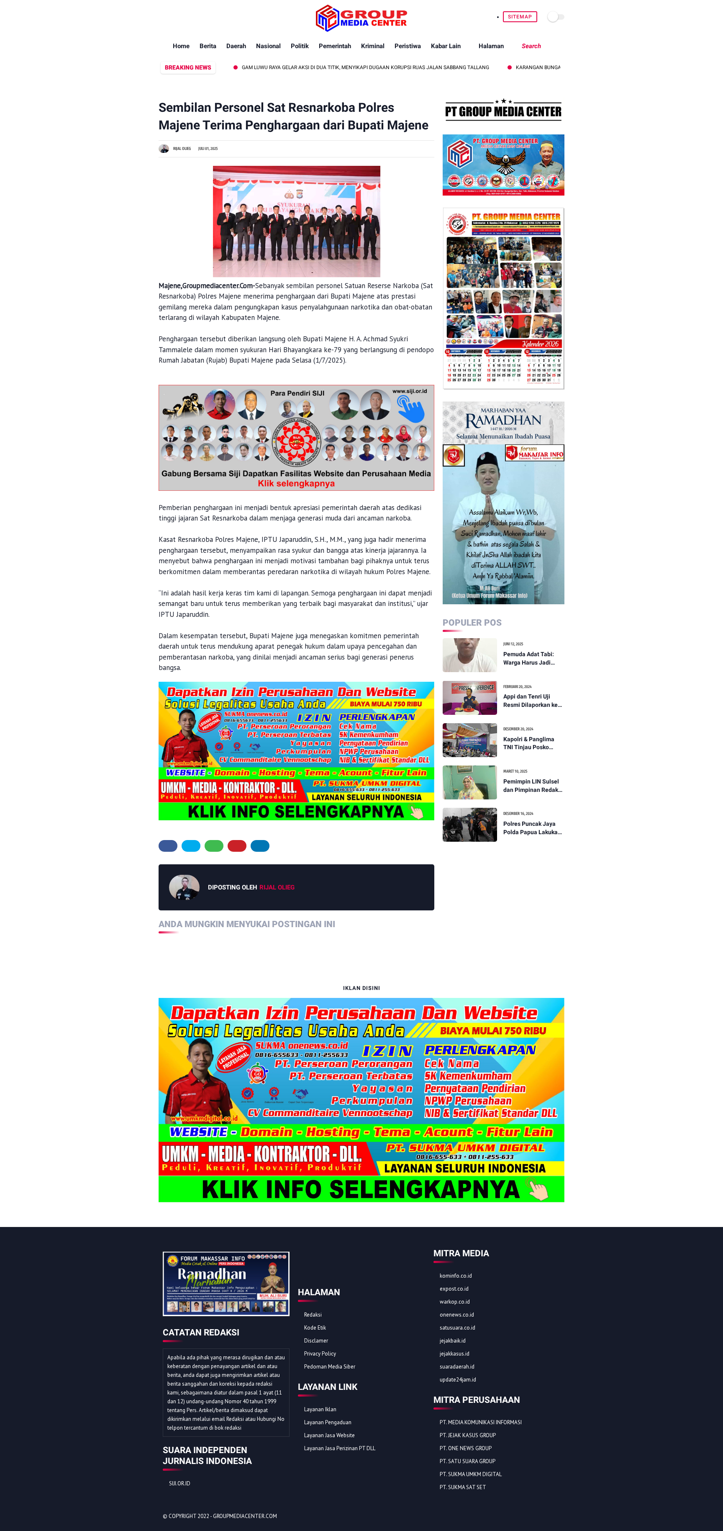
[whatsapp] (182, 16)
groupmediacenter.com (245, 1516)
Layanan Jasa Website (329, 1435)
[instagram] (202, 16)
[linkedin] (260, 846)
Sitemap (520, 17)
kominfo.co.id (456, 1275)
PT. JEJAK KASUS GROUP (468, 1435)
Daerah (236, 46)
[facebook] (163, 16)
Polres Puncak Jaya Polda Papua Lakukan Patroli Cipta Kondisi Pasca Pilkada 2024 (532, 828)
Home (181, 46)
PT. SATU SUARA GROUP (467, 1461)
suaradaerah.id (457, 1366)
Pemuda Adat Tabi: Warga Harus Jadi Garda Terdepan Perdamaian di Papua (532, 659)
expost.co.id (454, 1288)
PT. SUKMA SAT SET (463, 1487)
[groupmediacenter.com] (361, 29)
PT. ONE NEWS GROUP (466, 1448)
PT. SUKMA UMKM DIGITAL (471, 1474)
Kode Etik (315, 1327)
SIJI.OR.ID (179, 1483)
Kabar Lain (446, 46)
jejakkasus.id (454, 1353)
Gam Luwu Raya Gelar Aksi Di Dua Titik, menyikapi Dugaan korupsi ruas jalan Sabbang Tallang (319, 67)
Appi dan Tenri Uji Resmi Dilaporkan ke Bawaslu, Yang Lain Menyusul (530, 701)
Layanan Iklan (320, 1409)
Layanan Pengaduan (327, 1422)
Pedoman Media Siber (329, 1366)
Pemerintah (335, 46)
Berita (208, 46)
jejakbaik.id (453, 1340)
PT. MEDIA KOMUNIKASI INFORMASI (481, 1422)
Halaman (491, 46)
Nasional (268, 46)
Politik (300, 46)
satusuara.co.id (457, 1327)
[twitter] (173, 16)
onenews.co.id (457, 1314)
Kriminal (373, 46)
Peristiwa (408, 46)
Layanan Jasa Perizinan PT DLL (339, 1448)
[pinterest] (192, 16)
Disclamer (316, 1340)
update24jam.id (458, 1379)
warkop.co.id (455, 1301)
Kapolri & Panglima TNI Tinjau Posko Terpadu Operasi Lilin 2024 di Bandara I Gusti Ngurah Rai (532, 743)
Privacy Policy (320, 1353)
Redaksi (313, 1314)
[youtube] (211, 16)
